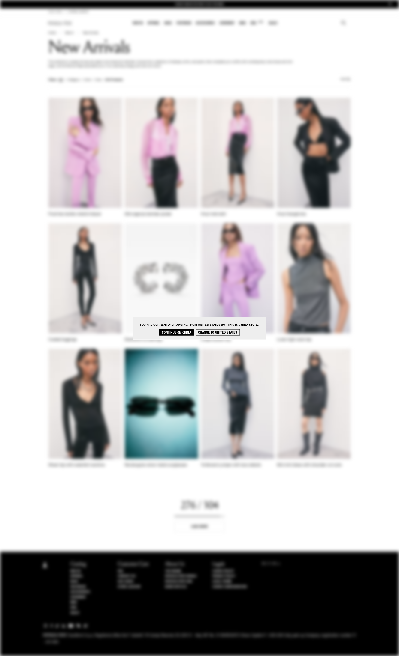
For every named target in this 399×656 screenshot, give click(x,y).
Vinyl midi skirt (213, 214)
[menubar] (205, 23)
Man (242, 23)
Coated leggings (62, 340)
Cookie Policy (223, 571)
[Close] (390, 4)
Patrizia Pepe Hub (178, 581)
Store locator (129, 586)
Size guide (125, 581)
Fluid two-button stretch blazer (74, 214)
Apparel (154, 23)
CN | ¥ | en (55, 12)
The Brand (173, 571)
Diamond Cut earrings (143, 340)
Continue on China (176, 332)
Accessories (205, 23)
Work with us (175, 586)
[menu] (205, 23)
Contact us (126, 576)
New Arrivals (90, 33)
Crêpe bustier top (216, 340)
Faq (120, 571)
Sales (273, 23)
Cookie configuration (229, 586)
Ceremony (227, 23)
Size (98, 80)
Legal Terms (222, 581)
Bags (168, 23)
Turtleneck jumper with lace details (231, 465)
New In (138, 23)
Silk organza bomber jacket (148, 214)
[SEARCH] (343, 23)
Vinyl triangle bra (291, 214)
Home (52, 33)
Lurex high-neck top (294, 340)
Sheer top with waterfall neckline (76, 465)
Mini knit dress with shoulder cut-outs (309, 465)
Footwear (183, 23)
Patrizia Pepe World (180, 576)
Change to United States (217, 332)
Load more (199, 526)
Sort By (345, 79)
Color (87, 80)
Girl (256, 23)
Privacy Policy (223, 576)
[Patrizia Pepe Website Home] (60, 23)
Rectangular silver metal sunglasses (156, 465)
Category (73, 80)
